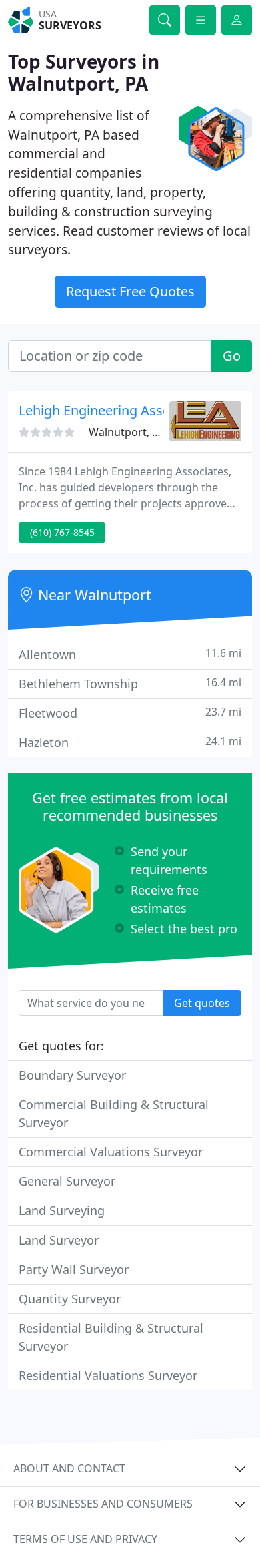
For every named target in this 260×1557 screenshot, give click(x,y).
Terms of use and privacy (85, 1539)
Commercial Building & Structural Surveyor (114, 1113)
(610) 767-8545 (62, 532)
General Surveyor (67, 1181)
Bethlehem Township (130, 683)
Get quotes (202, 1002)
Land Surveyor (59, 1240)
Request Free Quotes (130, 291)
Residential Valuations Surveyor (108, 1375)
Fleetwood (130, 712)
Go (232, 356)
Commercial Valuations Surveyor (111, 1152)
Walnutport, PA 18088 (143, 432)
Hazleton (130, 742)
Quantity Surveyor (70, 1299)
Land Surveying (62, 1210)
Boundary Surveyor (72, 1075)
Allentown (130, 654)
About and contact (69, 1468)
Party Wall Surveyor (74, 1269)
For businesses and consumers (103, 1503)
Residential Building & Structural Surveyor (111, 1337)
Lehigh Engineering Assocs (101, 410)
